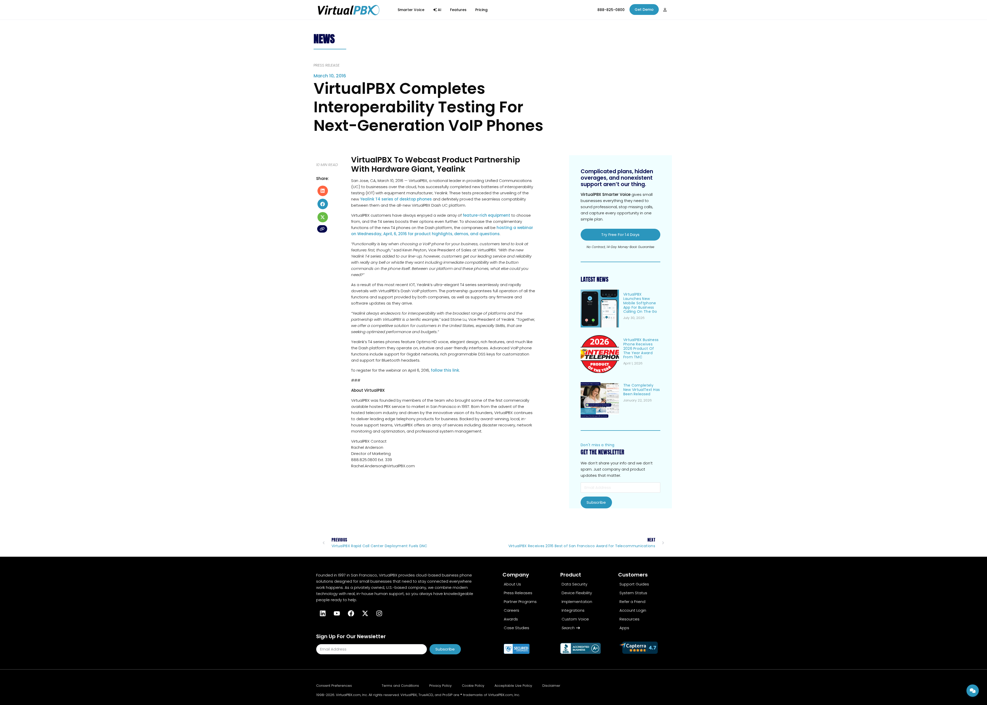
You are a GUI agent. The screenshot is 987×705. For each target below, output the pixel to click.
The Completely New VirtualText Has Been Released (641, 390)
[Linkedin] (322, 613)
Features (458, 9)
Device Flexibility (577, 593)
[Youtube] (336, 613)
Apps (624, 627)
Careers (511, 610)
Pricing (481, 9)
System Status (633, 593)
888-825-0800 (611, 9)
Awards (511, 619)
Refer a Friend (632, 601)
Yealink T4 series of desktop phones (396, 199)
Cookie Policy (473, 685)
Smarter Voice (411, 9)
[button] (322, 191)
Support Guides (634, 584)
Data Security (574, 584)
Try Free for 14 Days (620, 234)
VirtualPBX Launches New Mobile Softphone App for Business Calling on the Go (640, 303)
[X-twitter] (365, 613)
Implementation (577, 601)
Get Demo (644, 9)
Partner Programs (520, 601)
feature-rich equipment (486, 215)
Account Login (632, 610)
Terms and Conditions (400, 685)
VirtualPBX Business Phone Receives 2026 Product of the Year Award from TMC (641, 348)
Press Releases (518, 593)
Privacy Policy (440, 685)
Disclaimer (551, 685)
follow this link (445, 370)
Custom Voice (575, 619)
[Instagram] (379, 613)
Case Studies (516, 627)
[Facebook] (350, 613)
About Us (512, 584)
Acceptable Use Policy (513, 685)
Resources (629, 619)
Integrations (573, 610)
